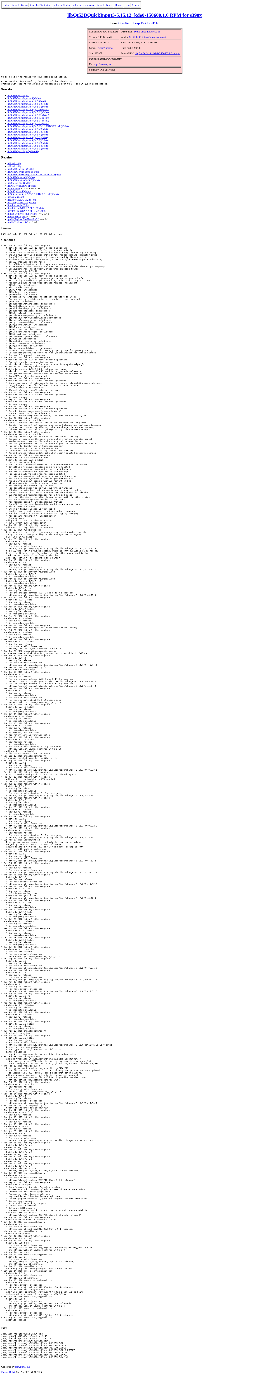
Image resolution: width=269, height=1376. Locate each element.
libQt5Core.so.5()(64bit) (19, 183)
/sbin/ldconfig (14, 163)
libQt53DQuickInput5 (18, 95)
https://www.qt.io (102, 64)
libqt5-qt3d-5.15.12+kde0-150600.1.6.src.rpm (157, 53)
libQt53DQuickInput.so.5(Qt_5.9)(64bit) (27, 148)
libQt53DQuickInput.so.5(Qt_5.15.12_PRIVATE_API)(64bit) (38, 126)
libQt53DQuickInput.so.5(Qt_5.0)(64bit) (27, 104)
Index (6, 5)
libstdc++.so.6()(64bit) (18, 205)
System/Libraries (105, 48)
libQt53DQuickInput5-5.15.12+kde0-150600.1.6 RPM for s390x (134, 15)
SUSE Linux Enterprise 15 (147, 31)
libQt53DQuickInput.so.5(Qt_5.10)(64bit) (28, 109)
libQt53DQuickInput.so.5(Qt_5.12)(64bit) (28, 115)
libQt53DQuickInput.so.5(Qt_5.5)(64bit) (27, 137)
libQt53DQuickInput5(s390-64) (23, 151)
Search (135, 5)
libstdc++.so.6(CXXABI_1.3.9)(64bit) (26, 211)
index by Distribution (40, 5)
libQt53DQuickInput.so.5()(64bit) (24, 98)
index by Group (20, 5)
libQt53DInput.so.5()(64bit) (21, 177)
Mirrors (118, 5)
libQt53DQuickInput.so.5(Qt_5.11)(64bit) (28, 112)
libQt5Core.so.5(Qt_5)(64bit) (21, 185)
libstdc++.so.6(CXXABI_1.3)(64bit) (25, 208)
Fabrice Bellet (8, 1372)
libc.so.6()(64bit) (15, 197)
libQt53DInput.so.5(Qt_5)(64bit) (23, 180)
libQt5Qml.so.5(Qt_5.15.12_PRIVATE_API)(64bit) (33, 194)
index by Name (104, 5)
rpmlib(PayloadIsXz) (17, 222)
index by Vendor (62, 5)
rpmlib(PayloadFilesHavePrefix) (23, 219)
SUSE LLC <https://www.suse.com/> (148, 37)
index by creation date (83, 5)
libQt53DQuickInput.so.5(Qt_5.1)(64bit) (27, 106)
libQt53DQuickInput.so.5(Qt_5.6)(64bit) (27, 140)
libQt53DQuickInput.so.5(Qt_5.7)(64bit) (27, 143)
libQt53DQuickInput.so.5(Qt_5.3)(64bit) (27, 132)
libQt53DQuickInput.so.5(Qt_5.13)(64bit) (28, 118)
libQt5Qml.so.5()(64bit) (19, 191)
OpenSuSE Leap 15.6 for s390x (138, 23)
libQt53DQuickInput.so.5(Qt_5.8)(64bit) (27, 145)
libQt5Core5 (13, 188)
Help (127, 5)
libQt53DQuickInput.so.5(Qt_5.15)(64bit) (28, 123)
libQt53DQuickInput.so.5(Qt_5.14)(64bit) (28, 120)
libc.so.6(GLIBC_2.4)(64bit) (21, 202)
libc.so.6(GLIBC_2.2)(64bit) (21, 199)
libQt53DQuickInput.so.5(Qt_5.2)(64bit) (27, 129)
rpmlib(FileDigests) (16, 216)
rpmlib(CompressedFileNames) (22, 213)
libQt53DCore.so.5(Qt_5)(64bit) (23, 171)
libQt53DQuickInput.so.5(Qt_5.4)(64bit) (27, 134)
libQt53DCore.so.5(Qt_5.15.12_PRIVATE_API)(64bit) (34, 174)
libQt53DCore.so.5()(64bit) (20, 169)
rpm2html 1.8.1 (22, 1366)
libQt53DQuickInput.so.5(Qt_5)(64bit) (26, 101)
